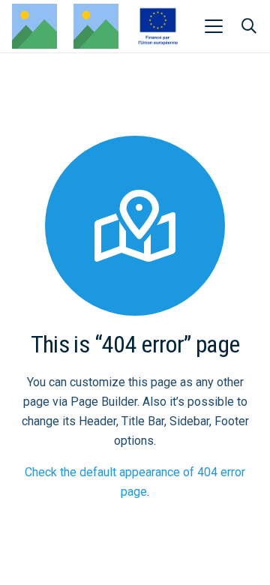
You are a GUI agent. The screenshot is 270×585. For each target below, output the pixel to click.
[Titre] (96, 26)
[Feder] (158, 26)
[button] (213, 26)
